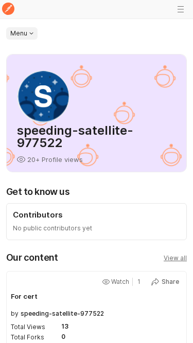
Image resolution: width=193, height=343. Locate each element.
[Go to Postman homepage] (8, 9)
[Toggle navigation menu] (180, 9)
